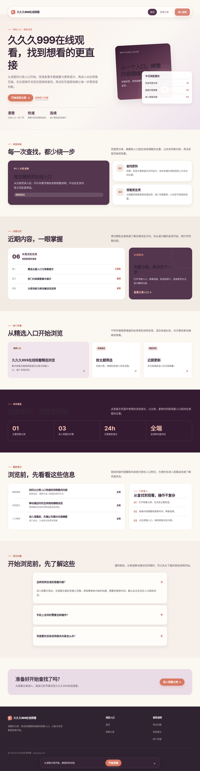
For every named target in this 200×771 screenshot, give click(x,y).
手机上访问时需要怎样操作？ (100, 615)
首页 (152, 12)
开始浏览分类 (20, 97)
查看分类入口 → (143, 292)
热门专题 (157, 739)
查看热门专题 (41, 97)
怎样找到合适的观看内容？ (100, 582)
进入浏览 (182, 12)
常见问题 (157, 724)
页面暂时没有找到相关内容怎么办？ (100, 636)
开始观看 (113, 762)
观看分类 (164, 12)
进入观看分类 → (172, 682)
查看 (119, 492)
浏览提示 (157, 731)
